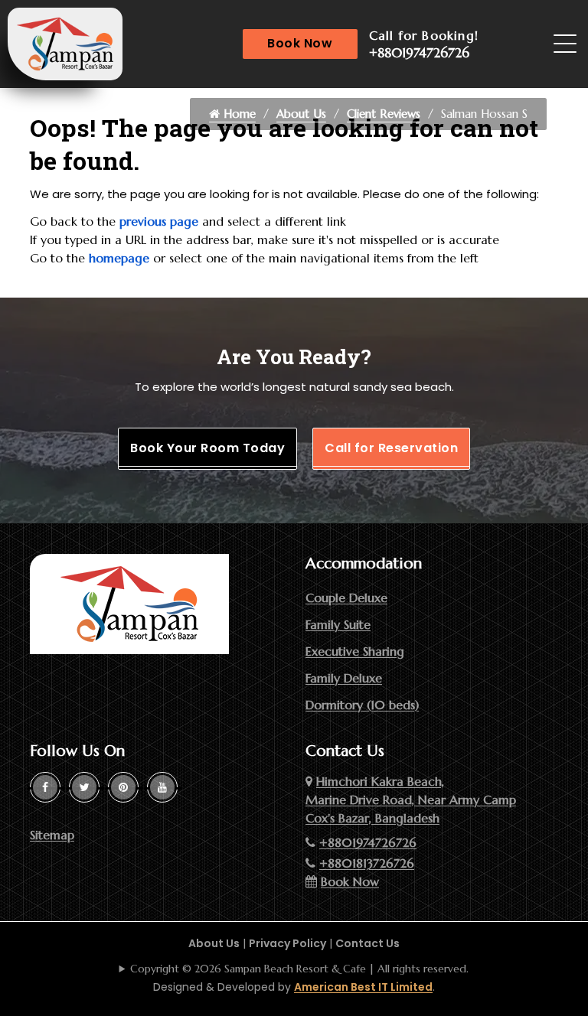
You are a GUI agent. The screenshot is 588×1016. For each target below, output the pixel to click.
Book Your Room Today (207, 448)
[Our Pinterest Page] (123, 787)
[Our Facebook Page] (45, 787)
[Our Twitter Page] (84, 787)
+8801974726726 (419, 52)
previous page (158, 221)
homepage (119, 257)
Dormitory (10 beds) (362, 704)
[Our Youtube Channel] (162, 787)
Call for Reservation (391, 448)
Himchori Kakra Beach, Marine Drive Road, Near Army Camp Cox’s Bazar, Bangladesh (410, 799)
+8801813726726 (366, 863)
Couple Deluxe (346, 597)
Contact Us (367, 943)
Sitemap (52, 834)
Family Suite (338, 624)
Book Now (299, 43)
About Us (301, 113)
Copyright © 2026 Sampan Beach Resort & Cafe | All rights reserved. (299, 968)
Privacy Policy (287, 943)
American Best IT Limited (363, 987)
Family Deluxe (343, 677)
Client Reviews (383, 113)
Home (238, 113)
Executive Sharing (354, 651)
